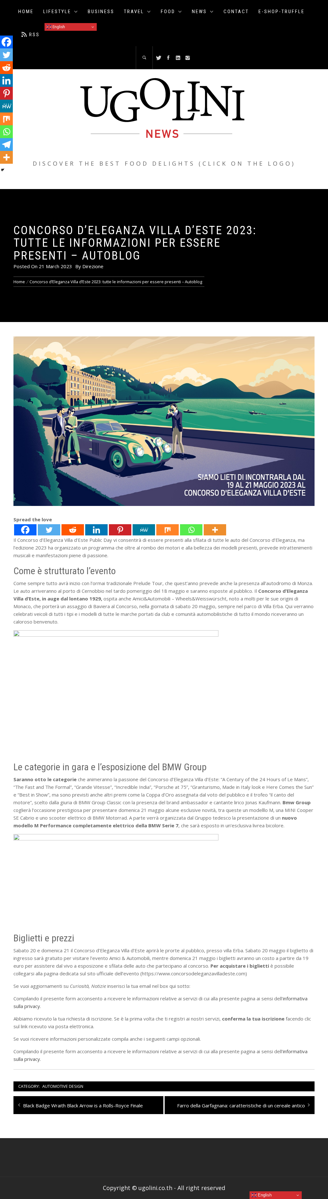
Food (168, 11)
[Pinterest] (120, 529)
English (58, 26)
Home (26, 11)
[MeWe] (144, 529)
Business (101, 11)
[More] (215, 529)
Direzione (92, 266)
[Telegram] (6, 144)
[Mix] (167, 529)
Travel (134, 11)
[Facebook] (25, 529)
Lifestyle (57, 11)
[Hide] (2, 169)
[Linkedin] (96, 529)
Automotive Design (62, 1086)
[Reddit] (73, 529)
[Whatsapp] (191, 529)
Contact (236, 11)
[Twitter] (49, 529)
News (199, 11)
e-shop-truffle (281, 11)
